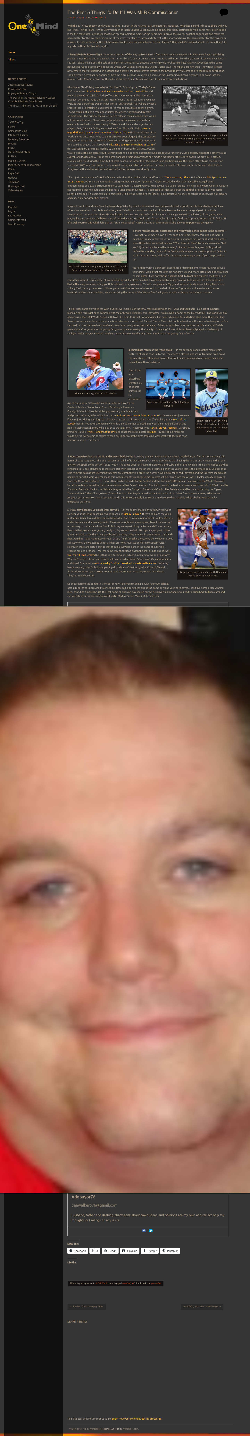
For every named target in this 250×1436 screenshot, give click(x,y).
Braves (162, 427)
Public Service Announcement (24, 165)
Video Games (15, 190)
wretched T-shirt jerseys (81, 555)
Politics (12, 156)
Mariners (173, 427)
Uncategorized (16, 186)
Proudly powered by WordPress (84, 1429)
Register (12, 207)
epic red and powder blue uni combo (138, 415)
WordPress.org (16, 224)
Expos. (153, 431)
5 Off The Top (16, 122)
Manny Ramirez (132, 513)
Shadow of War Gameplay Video (86, 1306)
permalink (156, 1283)
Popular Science (17, 160)
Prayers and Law (17, 89)
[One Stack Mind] (33, 41)
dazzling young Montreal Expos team (131, 144)
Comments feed (17, 220)
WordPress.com (130, 1429)
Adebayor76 (98, 17)
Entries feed (14, 215)
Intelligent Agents (18, 135)
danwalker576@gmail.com (94, 1205)
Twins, (90, 431)
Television (13, 182)
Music (11, 148)
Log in (11, 211)
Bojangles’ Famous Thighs (22, 93)
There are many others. (177, 177)
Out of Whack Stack (19, 152)
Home (12, 52)
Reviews (12, 177)
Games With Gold (17, 131)
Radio (11, 169)
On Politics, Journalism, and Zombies (202, 1306)
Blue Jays (110, 431)
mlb (133, 1283)
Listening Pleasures (18, 139)
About (12, 59)
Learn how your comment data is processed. (137, 1418)
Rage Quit (13, 173)
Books (11, 126)
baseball (126, 1283)
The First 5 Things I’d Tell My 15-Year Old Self (32, 105)
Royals (153, 427)
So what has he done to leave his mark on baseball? (115, 91)
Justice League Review (20, 84)
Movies (12, 143)
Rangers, (100, 431)
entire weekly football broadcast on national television (126, 563)
